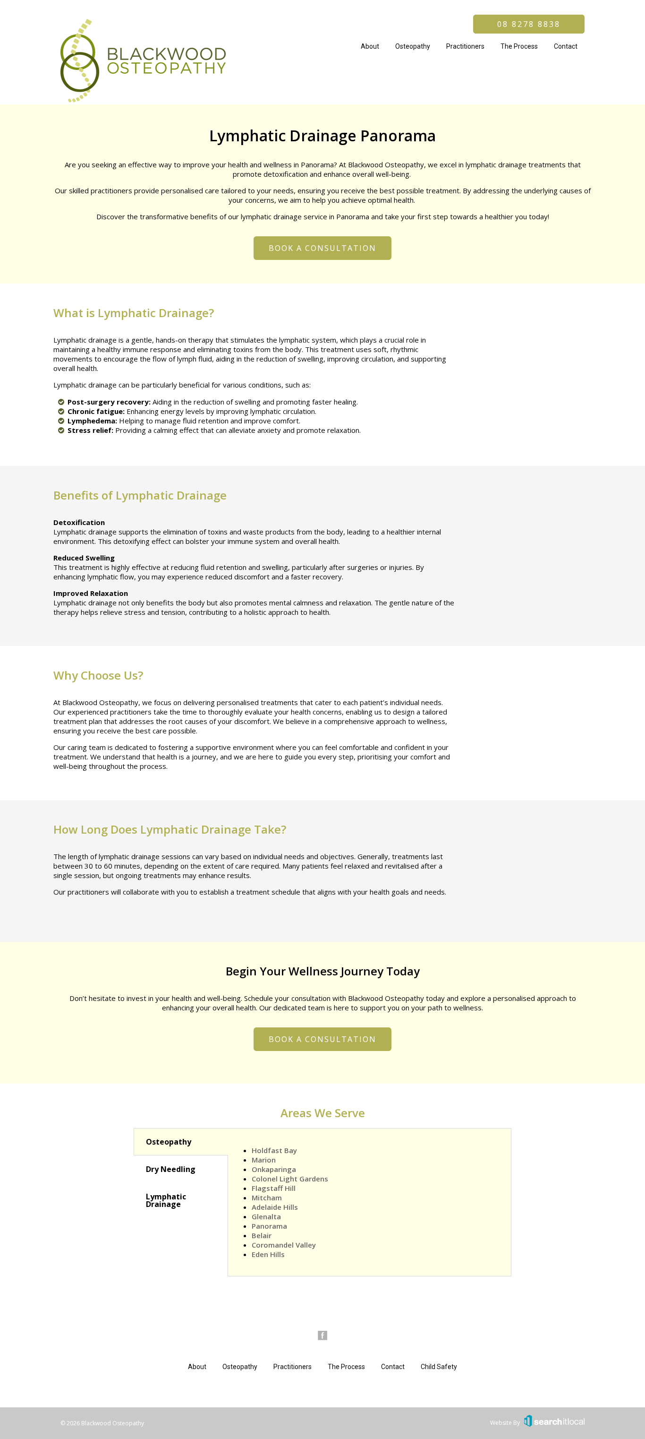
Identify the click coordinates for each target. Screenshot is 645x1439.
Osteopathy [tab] (168, 1142)
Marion (264, 1159)
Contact (565, 46)
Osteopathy (412, 46)
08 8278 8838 (528, 24)
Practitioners (465, 46)
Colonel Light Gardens (290, 1178)
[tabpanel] (369, 1202)
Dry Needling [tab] (170, 1169)
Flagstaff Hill (274, 1188)
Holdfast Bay (274, 1150)
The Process (519, 46)
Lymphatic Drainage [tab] (166, 1200)
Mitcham (267, 1197)
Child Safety (439, 1366)
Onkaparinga (274, 1169)
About (370, 46)
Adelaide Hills (275, 1207)
